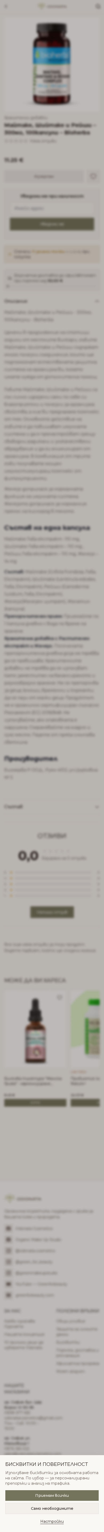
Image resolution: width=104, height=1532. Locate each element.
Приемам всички (52, 1495)
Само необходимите (52, 1508)
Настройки (52, 1521)
